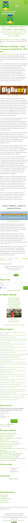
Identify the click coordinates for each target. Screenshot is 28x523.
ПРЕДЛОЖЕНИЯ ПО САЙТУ (6, 451)
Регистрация (12, 269)
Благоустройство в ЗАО (5, 436)
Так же (2, 414)
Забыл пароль (10, 290)
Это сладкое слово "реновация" (7, 456)
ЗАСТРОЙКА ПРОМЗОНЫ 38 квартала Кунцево (11, 458)
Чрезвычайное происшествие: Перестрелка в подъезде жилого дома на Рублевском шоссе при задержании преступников (13, 340)
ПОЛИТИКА (3, 500)
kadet (17, 258)
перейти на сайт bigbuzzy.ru (14, 95)
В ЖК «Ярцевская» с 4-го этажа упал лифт (15, 354)
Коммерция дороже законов (7, 433)
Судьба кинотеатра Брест (6, 435)
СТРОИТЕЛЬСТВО (4, 498)
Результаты (3, 424)
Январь (17, 39)
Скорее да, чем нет (5, 413)
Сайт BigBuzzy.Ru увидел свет (7, 54)
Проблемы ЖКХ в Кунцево (6, 460)
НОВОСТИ (2, 39)
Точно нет (3, 417)
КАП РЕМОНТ (3, 502)
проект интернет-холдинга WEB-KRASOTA (14, 520)
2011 (13, 39)
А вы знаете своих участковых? (8, 441)
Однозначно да (4, 411)
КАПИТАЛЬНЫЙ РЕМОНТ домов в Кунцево (10, 453)
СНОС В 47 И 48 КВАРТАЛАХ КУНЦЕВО (9, 438)
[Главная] (5, 0)
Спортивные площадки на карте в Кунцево (14, 325)
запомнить (3, 288)
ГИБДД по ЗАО (3, 440)
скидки (3, 260)
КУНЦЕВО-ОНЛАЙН (8, 295)
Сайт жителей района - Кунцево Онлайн (10, 10)
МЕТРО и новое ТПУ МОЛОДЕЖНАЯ (9, 455)
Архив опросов (10, 424)
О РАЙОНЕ (2, 497)
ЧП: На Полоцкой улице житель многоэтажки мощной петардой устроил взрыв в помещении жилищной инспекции (13, 376)
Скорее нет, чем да (5, 416)
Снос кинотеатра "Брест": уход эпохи (13, 389)
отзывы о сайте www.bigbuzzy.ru (14, 221)
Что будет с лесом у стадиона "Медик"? (10, 443)
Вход (17, 269)
